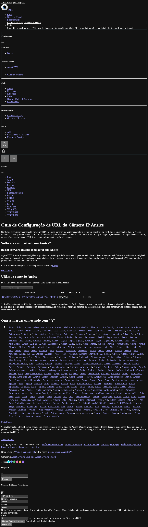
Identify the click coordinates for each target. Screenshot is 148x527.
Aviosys (59, 409)
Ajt (134, 347)
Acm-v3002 (99, 330)
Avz (78, 413)
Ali (28, 354)
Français (11, 187)
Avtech (45, 413)
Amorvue (30, 367)
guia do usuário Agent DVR (60, 452)
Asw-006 (14, 400)
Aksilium (43, 350)
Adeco (140, 334)
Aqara (82, 386)
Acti (129, 330)
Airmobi (12, 347)
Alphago (73, 357)
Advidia (68, 337)
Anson (80, 377)
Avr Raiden (14, 413)
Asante (85, 393)
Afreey (55, 340)
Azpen (47, 416)
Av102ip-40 (84, 403)
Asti (65, 396)
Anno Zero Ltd (24, 377)
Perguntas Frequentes (29, 447)
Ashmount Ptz (130, 393)
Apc (142, 380)
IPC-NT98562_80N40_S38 (35, 297)
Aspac (32, 396)
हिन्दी (9, 190)
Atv (135, 400)
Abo (93, 327)
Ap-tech (134, 380)
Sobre (10, 28)
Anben (12, 370)
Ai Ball (33, 344)
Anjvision (73, 373)
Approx (50, 386)
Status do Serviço (91, 444)
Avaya (43, 406)
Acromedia (119, 330)
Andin (82, 370)
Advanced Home (55, 337)
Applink (25, 386)
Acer (62, 330)
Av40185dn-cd (124, 403)
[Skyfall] (14, 462)
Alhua (22, 354)
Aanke (58, 327)
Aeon (116, 337)
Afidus (47, 340)
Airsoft (40, 347)
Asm (17, 396)
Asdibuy (100, 393)
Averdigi (106, 406)
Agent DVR (12, 67)
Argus (85, 390)
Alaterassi (82, 350)
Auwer (73, 403)
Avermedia (117, 406)
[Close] (2, 491)
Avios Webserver (45, 409)
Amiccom (116, 363)
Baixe (9, 14)
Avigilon (22, 409)
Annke (12, 377)
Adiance (12, 337)
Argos (78, 390)
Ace (56, 330)
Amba (101, 360)
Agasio (64, 340)
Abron (120, 327)
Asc (92, 393)
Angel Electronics (33, 373)
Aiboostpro (53, 344)
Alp (30, 357)
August (39, 403)
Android (101, 370)
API (76, 28)
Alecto (109, 350)
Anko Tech (93, 373)
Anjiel (64, 373)
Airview (88, 347)
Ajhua (128, 347)
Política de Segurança (131, 444)
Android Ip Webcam (134, 370)
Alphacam (61, 357)
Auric (47, 403)
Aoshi (92, 380)
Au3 (11, 403)
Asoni (24, 396)
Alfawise (13, 354)
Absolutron (136, 327)
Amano (43, 360)
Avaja (11, 406)
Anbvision (63, 370)
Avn (128, 409)
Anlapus (105, 373)
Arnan (24, 393)
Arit (106, 390)
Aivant (120, 347)
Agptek (79, 340)
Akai (11, 350)
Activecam (68, 334)
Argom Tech (67, 390)
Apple (132, 383)
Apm (72, 383)
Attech (113, 400)
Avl (106, 409)
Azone (38, 416)
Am (25, 360)
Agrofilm (89, 340)
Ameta (107, 363)
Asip (11, 396)
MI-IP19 (54, 297)
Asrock (41, 396)
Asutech (141, 396)
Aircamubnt (122, 344)
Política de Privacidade (52, 444)
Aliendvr (73, 354)
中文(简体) (12, 212)
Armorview (14, 393)
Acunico (90, 334)
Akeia (26, 350)
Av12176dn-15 (99, 403)
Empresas (26, 28)
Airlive (142, 344)
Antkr (128, 377)
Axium (138, 413)
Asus (133, 396)
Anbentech (22, 370)
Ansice (63, 377)
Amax (72, 360)
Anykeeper (48, 380)
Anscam (54, 377)
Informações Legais (110, 444)
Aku (52, 350)
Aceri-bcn (71, 330)
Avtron (54, 413)
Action (136, 330)
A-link (20, 327)
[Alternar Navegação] (13, 158)
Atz (141, 400)
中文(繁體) (12, 215)
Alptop (111, 357)
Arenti (56, 390)
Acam (28, 330)
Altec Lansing (15, 360)
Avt (37, 413)
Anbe (133, 367)
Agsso (98, 340)
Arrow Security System (46, 393)
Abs (127, 327)
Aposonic (108, 383)
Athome (56, 400)
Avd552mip (53, 406)
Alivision (93, 354)
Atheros (46, 400)
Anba (117, 367)
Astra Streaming (83, 396)
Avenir (70, 406)
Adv (32, 337)
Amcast (39, 363)
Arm (121, 390)
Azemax (29, 416)
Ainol (93, 344)
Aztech (55, 416)
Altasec (127, 357)
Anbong (52, 370)
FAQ (34, 28)
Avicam (136, 406)
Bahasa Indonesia (15, 193)
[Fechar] (2, 42)
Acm (89, 330)
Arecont (47, 390)
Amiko (126, 363)
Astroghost (107, 396)
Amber (122, 360)
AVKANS (97, 409)
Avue (61, 413)
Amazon (92, 360)
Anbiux (32, 370)
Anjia (56, 373)
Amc (31, 363)
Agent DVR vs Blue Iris (22, 457)
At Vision (36, 400)
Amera (77, 363)
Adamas (107, 334)
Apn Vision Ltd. (84, 383)
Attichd (121, 400)
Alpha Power (48, 357)
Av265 (111, 403)
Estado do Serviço (109, 28)
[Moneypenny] (17, 462)
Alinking (83, 354)
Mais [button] (9, 25)
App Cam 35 (121, 383)
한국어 (10, 201)
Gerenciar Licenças (32, 22)
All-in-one (105, 354)
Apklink (55, 383)
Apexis (29, 383)
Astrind (96, 396)
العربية (10, 180)
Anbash (125, 367)
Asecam (110, 393)
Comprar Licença (15, 22)
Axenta (105, 413)
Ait (105, 347)
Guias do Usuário (15, 17)
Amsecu (64, 367)
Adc (133, 334)
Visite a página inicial (25, 452)
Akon (34, 350)
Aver (97, 406)
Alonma (22, 357)
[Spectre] (8, 462)
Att (106, 400)
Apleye (64, 383)
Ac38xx (19, 330)
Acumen (80, 334)
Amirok (135, 363)
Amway (97, 367)
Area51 (30, 390)
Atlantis (72, 400)
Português (11, 206)
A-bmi (11, 327)
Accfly (36, 330)
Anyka (37, 380)
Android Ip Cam (115, 370)
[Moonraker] (11, 462)
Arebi (38, 390)
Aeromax (13, 340)
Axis (130, 413)
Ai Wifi (42, 344)
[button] (3, 153)
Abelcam (67, 327)
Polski (10, 204)
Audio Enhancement (24, 403)
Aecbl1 (101, 337)
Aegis (109, 337)
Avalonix (20, 406)
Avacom (137, 403)
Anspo (89, 377)
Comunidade (68, 28)
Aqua (90, 386)
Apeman (12, 383)
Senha (4, 504)
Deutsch (11, 182)
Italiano (10, 195)
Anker (83, 373)
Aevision (37, 340)
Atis (64, 400)
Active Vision (55, 334)
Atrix (100, 400)
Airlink (133, 344)
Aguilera (119, 340)
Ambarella (111, 360)
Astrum (117, 396)
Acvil (98, 334)
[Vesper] (23, 462)
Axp (11, 416)
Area (22, 390)
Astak (49, 396)
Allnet (123, 354)
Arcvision (13, 390)
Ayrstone (19, 416)
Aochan (75, 380)
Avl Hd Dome (116, 409)
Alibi (64, 354)
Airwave (98, 347)
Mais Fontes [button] (6, 422)
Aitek (112, 347)
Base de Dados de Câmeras (49, 28)
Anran (45, 377)
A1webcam (38, 327)
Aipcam (101, 344)
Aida (71, 344)
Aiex (78, 344)
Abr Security (109, 327)
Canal (4, 515)
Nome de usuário (9, 499)
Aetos (28, 340)
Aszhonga (25, 400)
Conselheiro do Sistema (89, 28)
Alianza (48, 354)
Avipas (68, 409)
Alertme (118, 350)
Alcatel (93, 350)
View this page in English (13, 2)
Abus (11, 330)
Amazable (81, 360)
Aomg (84, 380)
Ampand (54, 367)
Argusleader (96, 390)
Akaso (18, 350)
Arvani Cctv (64, 393)
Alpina (94, 357)
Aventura (88, 406)
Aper (21, 383)
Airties (71, 347)
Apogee (97, 383)
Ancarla (73, 370)
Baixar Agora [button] (7, 270)
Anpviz (36, 377)
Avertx (127, 406)
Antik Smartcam (115, 377)
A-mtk (28, 327)
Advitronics (90, 337)
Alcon (101, 350)
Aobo (67, 380)
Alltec (140, 354)
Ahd (134, 340)
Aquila (98, 386)
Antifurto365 (100, 377)
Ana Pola (108, 367)
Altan (118, 357)
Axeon (114, 413)
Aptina (74, 386)
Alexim (127, 350)
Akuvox (59, 350)
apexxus (38, 383)
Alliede (115, 354)
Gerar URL (6, 524)
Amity (11, 367)
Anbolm (42, 370)
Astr (71, 396)
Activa (35, 334)
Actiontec (25, 334)
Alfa (136, 350)
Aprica (59, 386)
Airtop (79, 347)
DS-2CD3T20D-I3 (11, 297)
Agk (72, 340)
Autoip (65, 403)
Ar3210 (107, 386)
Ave (63, 406)
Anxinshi (27, 380)
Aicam (64, 344)
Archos (131, 386)
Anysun (58, 380)
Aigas (85, 344)
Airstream (60, 347)
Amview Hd (86, 367)
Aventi (79, 406)
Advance (40, 337)
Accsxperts (47, 330)
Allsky (132, 354)
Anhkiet (47, 373)
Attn (129, 400)
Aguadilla (108, 340)
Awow (97, 413)
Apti (67, 386)
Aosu (100, 380)
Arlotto (113, 390)
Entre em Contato (126, 28)
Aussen (55, 403)
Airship (21, 347)
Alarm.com (71, 350)
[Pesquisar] (4, 144)
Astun (126, 396)
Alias (57, 354)
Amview (74, 367)
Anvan (18, 380)
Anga (20, 373)
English (10, 177)
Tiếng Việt (12, 209)
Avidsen (12, 409)
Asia (142, 393)
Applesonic (14, 386)
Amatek (63, 360)
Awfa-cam (87, 413)
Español (10, 185)
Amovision (42, 367)
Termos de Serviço (73, 444)
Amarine (53, 360)
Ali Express (37, 354)
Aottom (124, 380)
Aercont (133, 337)
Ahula (25, 344)
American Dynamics (92, 363)
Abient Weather (81, 327)
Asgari (119, 393)
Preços (55, 265)
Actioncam (13, 334)
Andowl (91, 370)
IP (2, 493)
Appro (42, 386)
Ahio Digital (14, 344)
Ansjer (72, 377)
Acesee (81, 330)
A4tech (49, 327)
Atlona (81, 400)
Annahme (115, 373)
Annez (125, 373)
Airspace (50, 347)
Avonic (135, 409)
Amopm (20, 367)
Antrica (136, 377)
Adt (26, 337)
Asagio (76, 393)
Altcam (136, 357)
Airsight (31, 347)
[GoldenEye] (20, 462)
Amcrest (58, 363)
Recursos (17, 28)
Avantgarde (32, 406)
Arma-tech (130, 390)
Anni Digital (136, 373)
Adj (20, 337)
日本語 (10, 198)
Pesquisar (6, 479)
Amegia (68, 363)
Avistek (87, 409)
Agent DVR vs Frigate (45, 457)
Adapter (117, 334)
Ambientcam (133, 360)
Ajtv (141, 347)
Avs (23, 413)
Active (43, 334)
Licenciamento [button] (14, 20)
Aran (115, 386)
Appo (33, 386)
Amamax (33, 360)
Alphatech (83, 357)
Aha (127, 340)
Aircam (111, 344)
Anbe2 (142, 367)
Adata (125, 334)
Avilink (32, 409)
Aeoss (124, 337)
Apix (46, 383)
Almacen (13, 357)
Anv (11, 380)
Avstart (30, 413)
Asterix (57, 396)
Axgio (123, 413)
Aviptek (77, 409)
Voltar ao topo (7, 439)
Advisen (78, 337)
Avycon (70, 413)
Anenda (12, 373)
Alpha (37, 357)
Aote (107, 380)
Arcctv (123, 386)
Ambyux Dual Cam (18, 363)
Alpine (102, 357)
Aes (21, 340)
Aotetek (115, 380)
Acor (110, 330)
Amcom (48, 363)
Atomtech (90, 400)
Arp (31, 393)
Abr (99, 327)
